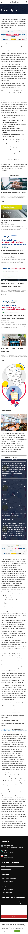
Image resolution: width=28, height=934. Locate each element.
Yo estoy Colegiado (7, 892)
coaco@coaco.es (8, 857)
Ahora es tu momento (7, 889)
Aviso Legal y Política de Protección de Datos (12, 866)
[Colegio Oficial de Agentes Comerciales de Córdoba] (14, 2)
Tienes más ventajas (7, 881)
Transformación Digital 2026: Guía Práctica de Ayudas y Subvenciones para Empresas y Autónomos (12, 253)
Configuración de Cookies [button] (7, 931)
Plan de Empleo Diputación (9, 878)
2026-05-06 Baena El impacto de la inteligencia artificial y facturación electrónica (12, 318)
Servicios (4, 886)
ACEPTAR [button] (17, 930)
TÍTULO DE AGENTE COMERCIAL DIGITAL (13, 192)
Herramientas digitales (8, 884)
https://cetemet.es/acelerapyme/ (9, 709)
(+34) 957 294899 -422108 (10, 852)
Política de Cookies (6, 869)
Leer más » (3, 201)
